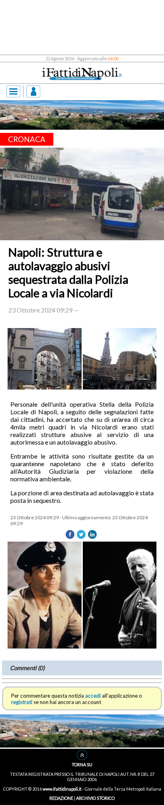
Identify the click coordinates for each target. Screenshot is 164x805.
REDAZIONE (61, 798)
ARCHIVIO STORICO (95, 798)
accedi (93, 695)
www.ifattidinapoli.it (62, 788)
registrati (21, 702)
